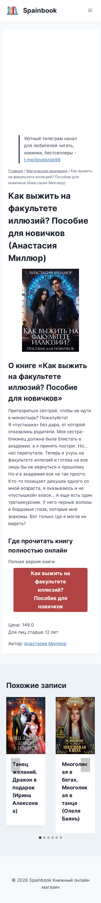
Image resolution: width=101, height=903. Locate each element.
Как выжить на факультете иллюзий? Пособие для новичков (50, 590)
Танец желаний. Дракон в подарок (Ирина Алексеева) (25, 787)
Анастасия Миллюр (45, 643)
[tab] (40, 837)
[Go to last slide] (15, 765)
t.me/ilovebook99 (42, 159)
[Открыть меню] (90, 10)
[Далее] (85, 765)
